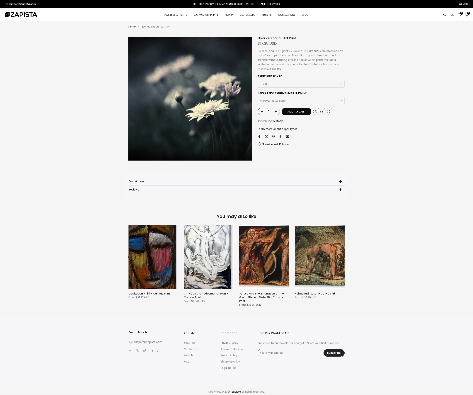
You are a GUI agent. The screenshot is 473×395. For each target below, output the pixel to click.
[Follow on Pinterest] (158, 350)
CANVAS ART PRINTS (206, 15)
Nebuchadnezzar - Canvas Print (316, 293)
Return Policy (229, 355)
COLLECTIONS (286, 15)
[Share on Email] (287, 136)
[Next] (341, 257)
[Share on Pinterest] (273, 136)
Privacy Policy (229, 343)
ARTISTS (267, 15)
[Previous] (132, 257)
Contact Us (191, 349)
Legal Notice (228, 368)
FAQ (186, 361)
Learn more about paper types (277, 129)
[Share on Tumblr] (280, 136)
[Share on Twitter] (266, 136)
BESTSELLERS (247, 15)
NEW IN (229, 15)
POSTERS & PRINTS (175, 15)
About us (189, 343)
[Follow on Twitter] (137, 350)
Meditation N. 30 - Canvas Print (149, 293)
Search (188, 355)
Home (132, 26)
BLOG (305, 15)
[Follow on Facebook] (130, 350)
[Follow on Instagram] (144, 350)
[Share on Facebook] (259, 136)
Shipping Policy (230, 361)
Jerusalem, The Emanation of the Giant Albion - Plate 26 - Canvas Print (261, 297)
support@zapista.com (22, 4)
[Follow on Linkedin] (151, 350)
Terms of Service (232, 349)
